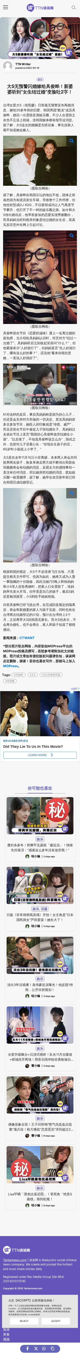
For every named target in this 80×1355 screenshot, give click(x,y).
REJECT (24, 1321)
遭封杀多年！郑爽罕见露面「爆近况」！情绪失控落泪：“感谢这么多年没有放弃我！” (40, 847)
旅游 (6, 1329)
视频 (6, 1339)
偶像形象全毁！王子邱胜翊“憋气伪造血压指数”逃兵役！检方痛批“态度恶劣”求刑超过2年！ (40, 1127)
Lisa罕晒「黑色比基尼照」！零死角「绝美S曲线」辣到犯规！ (40, 1196)
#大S (32, 674)
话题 (44, 909)
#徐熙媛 (9, 680)
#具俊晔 (18, 674)
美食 (6, 1334)
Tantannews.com (15, 1260)
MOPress (10, 666)
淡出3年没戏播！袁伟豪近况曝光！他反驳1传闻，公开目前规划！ (40, 987)
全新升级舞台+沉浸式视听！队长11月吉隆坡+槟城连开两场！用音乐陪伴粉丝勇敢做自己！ (40, 1057)
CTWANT (27, 638)
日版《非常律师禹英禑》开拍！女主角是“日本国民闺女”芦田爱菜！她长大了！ (40, 917)
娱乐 (40, 79)
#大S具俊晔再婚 (51, 674)
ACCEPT (56, 1321)
